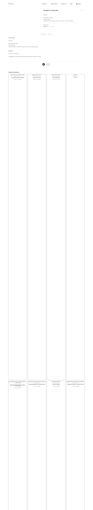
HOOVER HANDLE (56, 384)
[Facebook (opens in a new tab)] (9, 0)
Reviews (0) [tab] (50, 34)
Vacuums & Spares (51, 26)
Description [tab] (43, 34)
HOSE (75, 77)
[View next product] (83, 10)
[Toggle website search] (83, 3)
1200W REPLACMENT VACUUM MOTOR (37, 384)
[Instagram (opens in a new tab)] (11, 0)
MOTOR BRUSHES (56, 77)
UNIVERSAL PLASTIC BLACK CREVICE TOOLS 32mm (17, 385)
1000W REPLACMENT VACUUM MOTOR (75, 384)
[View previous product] (81, 10)
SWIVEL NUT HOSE (37, 77)
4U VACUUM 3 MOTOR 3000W (17, 77)
